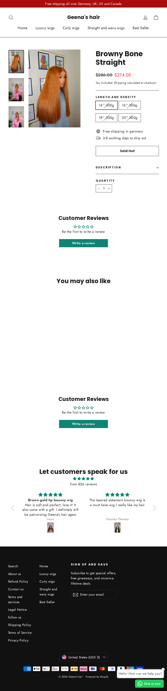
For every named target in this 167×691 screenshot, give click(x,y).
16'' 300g (129, 105)
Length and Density (116, 97)
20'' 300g (130, 117)
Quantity (105, 180)
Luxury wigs (45, 28)
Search (13, 566)
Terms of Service (20, 632)
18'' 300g (106, 117)
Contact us (15, 589)
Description (108, 167)
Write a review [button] (83, 243)
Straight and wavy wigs (106, 28)
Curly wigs (71, 28)
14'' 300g (106, 105)
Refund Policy (18, 581)
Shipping (120, 83)
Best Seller (141, 28)
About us (14, 574)
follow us (14, 617)
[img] (84, 478)
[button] (13, 508)
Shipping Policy (19, 625)
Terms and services (15, 599)
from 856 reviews (83, 484)
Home (22, 28)
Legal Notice (17, 609)
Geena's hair (83, 17)
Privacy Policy (18, 640)
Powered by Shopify (97, 677)
